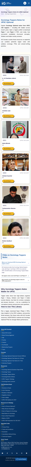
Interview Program (6, 363)
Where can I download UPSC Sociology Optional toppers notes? (14, 263)
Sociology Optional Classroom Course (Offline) (14, 356)
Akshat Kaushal (7, 176)
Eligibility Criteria (6, 395)
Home (2, 13)
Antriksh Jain (6, 111)
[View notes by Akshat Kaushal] (15, 162)
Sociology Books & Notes (8, 376)
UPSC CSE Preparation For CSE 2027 (11, 420)
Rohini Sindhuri (7, 241)
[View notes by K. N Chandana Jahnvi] (15, 64)
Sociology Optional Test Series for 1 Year (12, 360)
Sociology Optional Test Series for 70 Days (13, 358)
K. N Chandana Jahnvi (9, 78)
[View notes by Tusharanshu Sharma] (15, 194)
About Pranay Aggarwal (8, 335)
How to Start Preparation (8, 415)
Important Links (5, 423)
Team (3, 349)
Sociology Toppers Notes (10, 13)
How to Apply (5, 397)
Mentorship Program (7, 347)
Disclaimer (4, 431)
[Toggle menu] (29, 3)
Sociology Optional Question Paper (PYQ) (12, 369)
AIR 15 (4, 140)
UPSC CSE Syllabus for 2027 (9, 399)
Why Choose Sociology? (8, 408)
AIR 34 (4, 238)
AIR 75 (4, 205)
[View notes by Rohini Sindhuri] (15, 227)
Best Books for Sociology (8, 413)
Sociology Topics (6, 372)
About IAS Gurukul (6, 332)
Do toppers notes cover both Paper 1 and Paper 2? (14, 275)
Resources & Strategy (7, 402)
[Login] (24, 3)
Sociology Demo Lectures (8, 381)
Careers (4, 342)
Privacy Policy (5, 427)
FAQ (3, 337)
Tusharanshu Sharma (8, 208)
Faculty (4, 340)
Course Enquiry (22, 459)
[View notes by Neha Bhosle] (15, 129)
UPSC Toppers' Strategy (8, 379)
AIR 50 (4, 75)
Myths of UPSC (6, 418)
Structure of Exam (6, 388)
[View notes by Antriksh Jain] (15, 97)
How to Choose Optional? (8, 406)
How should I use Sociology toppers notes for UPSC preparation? (13, 280)
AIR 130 (4, 107)
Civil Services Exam (6, 384)
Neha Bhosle (6, 143)
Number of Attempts (7, 392)
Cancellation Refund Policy (9, 434)
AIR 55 (4, 172)
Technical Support (6, 436)
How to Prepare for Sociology (9, 411)
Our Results (5, 344)
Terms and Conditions (7, 429)
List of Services (6, 390)
